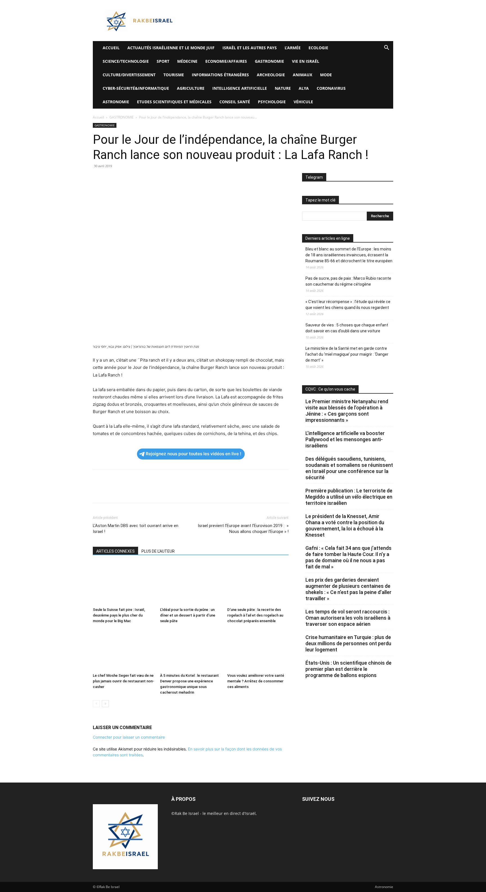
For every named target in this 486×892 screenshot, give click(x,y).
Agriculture (190, 88)
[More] (176, 178)
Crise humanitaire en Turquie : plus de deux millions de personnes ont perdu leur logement (348, 643)
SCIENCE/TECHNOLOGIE (126, 61)
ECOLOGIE (318, 47)
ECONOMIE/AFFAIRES (226, 61)
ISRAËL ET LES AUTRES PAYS (249, 47)
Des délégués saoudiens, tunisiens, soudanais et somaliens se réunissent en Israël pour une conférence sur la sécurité (349, 468)
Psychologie (272, 101)
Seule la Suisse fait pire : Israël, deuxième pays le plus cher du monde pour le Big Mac (119, 615)
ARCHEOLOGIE (271, 74)
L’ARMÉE (293, 47)
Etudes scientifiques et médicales (174, 101)
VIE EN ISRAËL (305, 61)
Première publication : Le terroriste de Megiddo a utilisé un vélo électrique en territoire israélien (348, 497)
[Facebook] (98, 178)
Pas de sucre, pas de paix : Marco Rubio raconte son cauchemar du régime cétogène (348, 281)
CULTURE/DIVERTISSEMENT (129, 74)
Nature (283, 88)
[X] (111, 178)
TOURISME (173, 74)
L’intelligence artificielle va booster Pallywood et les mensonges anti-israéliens (345, 439)
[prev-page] (96, 703)
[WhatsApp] (137, 178)
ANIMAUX (302, 74)
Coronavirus (331, 88)
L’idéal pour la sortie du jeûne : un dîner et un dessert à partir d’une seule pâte (187, 615)
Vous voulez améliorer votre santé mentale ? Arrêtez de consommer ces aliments (255, 681)
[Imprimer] (150, 178)
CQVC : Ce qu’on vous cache (330, 389)
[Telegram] (163, 178)
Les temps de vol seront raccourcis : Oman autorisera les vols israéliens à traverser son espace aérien (347, 618)
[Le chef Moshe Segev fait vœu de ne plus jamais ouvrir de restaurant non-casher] (123, 650)
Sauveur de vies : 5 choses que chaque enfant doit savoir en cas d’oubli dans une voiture (346, 328)
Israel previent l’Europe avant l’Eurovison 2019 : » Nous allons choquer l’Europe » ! (243, 528)
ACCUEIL (111, 47)
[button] (386, 48)
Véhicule (303, 101)
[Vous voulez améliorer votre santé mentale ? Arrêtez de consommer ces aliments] (258, 650)
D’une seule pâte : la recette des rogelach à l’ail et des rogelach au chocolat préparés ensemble (255, 615)
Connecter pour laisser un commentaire (129, 737)
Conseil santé (234, 101)
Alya (304, 88)
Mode (326, 74)
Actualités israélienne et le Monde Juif (171, 47)
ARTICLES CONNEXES (115, 551)
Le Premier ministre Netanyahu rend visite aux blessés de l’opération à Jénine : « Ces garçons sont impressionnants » (346, 410)
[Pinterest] (124, 178)
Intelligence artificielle (239, 88)
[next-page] (105, 703)
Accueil (98, 117)
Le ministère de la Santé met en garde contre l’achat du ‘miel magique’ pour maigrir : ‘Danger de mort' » (346, 354)
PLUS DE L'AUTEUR (158, 551)
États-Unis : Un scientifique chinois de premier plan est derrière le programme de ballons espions (348, 669)
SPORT (163, 61)
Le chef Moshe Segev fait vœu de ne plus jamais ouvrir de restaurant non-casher (123, 681)
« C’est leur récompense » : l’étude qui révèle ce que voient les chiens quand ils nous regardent (347, 304)
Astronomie (116, 101)
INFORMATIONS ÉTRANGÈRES (220, 74)
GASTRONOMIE (269, 61)
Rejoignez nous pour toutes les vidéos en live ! (193, 453)
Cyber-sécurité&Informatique (136, 88)
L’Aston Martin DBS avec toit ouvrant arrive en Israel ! (135, 528)
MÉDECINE (187, 61)
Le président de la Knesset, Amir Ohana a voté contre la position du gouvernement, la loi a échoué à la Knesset (344, 525)
